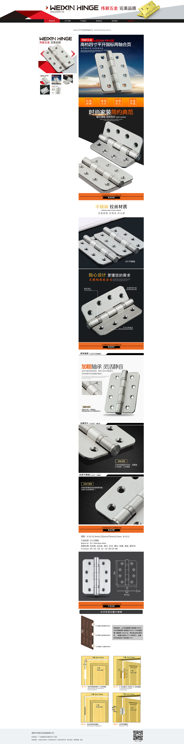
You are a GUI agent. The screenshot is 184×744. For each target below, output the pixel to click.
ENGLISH (130, 21)
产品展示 (83, 21)
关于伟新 (68, 21)
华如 (81, 740)
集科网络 (76, 740)
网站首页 (52, 21)
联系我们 (115, 21)
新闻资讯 (99, 21)
